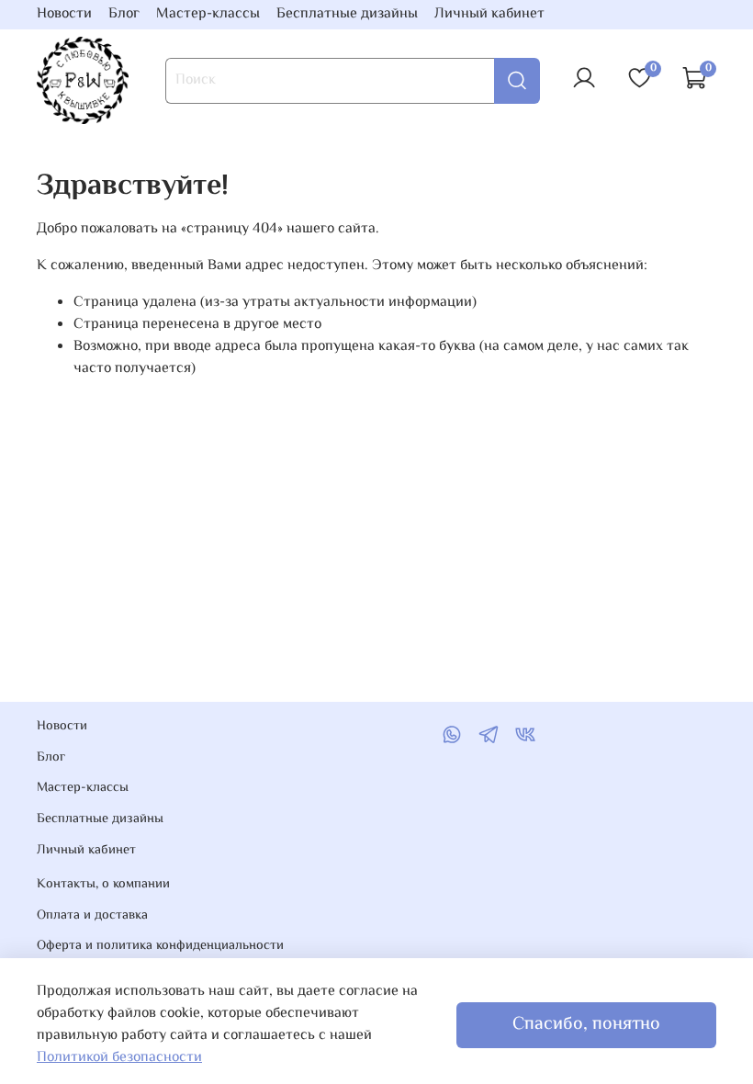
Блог (124, 14)
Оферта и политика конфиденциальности (160, 946)
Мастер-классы (208, 14)
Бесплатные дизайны (347, 14)
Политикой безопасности (119, 1057)
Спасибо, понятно (586, 1025)
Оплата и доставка (92, 916)
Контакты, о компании (103, 885)
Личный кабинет (489, 14)
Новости (64, 14)
